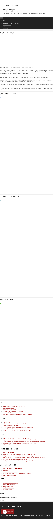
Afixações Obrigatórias (8, 408)
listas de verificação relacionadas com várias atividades (17, 414)
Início (4, 20)
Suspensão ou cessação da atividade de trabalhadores (17, 473)
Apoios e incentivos (8, 486)
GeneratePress (7, 517)
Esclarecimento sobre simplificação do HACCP (15, 424)
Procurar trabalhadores (9, 484)
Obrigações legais (7, 489)
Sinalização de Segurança (9, 409)
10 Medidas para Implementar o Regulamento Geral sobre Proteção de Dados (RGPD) (25, 441)
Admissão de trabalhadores (10, 472)
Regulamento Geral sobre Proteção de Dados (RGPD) (16, 438)
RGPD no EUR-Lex (7, 445)
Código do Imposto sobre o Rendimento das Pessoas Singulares (19, 456)
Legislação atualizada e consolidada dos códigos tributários (18, 461)
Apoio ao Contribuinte (8, 452)
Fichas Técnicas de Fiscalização (11, 425)
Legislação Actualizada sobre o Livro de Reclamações (17, 430)
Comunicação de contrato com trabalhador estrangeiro (17, 413)
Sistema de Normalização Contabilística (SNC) (15, 459)
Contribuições (6, 470)
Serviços (5, 22)
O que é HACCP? (7, 422)
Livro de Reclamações (8, 429)
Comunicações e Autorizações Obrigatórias (14, 406)
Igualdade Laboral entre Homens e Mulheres (14, 411)
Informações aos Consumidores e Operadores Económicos (18, 427)
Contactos (5, 28)
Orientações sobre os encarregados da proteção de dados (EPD (19, 443)
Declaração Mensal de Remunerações (12, 468)
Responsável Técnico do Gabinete (11, 23)
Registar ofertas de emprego (10, 483)
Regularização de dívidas (9, 475)
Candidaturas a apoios (8, 488)
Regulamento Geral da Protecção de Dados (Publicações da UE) (19, 440)
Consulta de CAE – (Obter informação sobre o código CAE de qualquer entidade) (24, 457)
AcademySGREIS (7, 25)
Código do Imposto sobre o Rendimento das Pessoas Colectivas (19, 454)
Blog (4, 26)
